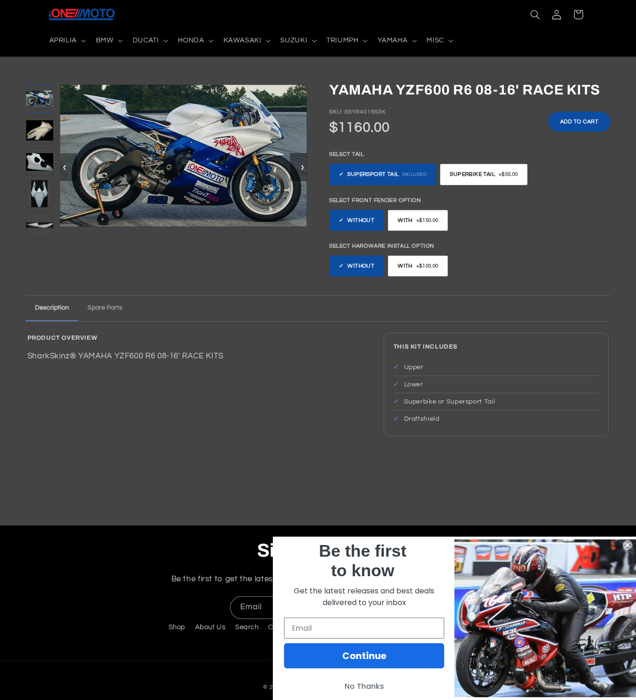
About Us (210, 627)
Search (247, 627)
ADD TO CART (579, 122)
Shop (177, 627)
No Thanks (364, 686)
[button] (66, 40)
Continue (364, 655)
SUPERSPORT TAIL (386, 175)
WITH (418, 220)
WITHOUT (360, 220)
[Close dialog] (627, 545)
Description (52, 307)
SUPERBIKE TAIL (484, 175)
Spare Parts (105, 307)
